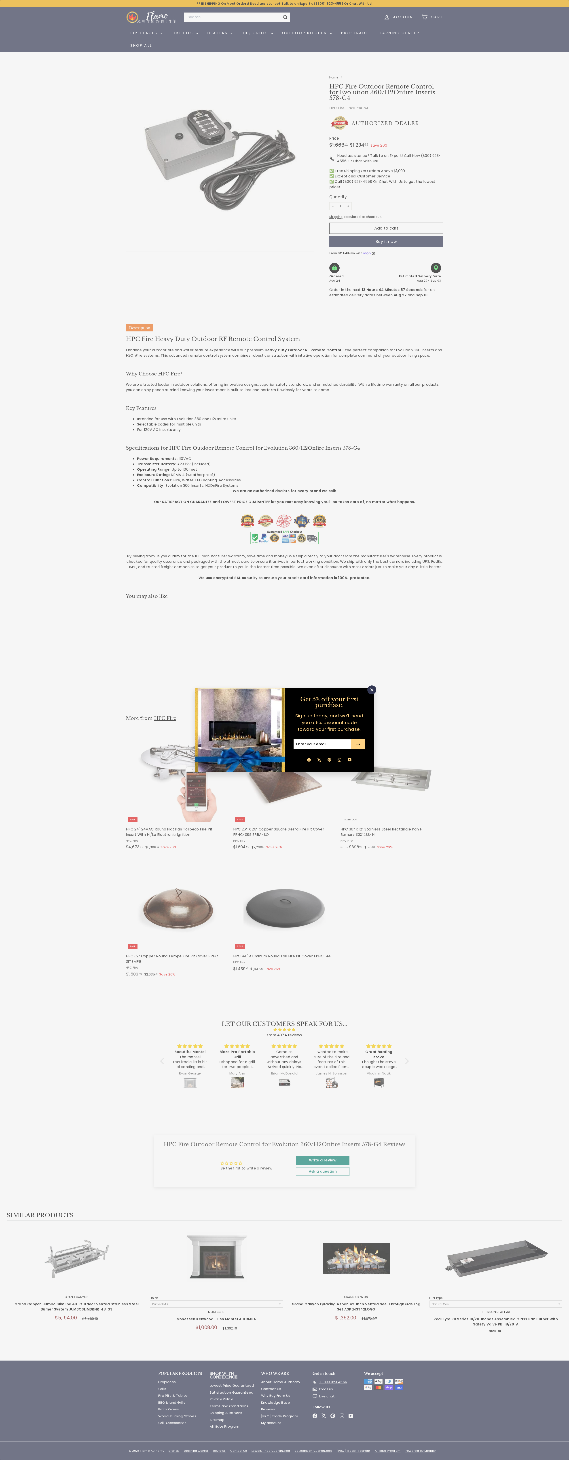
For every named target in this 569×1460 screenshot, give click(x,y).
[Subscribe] (358, 744)
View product (77, 1263)
